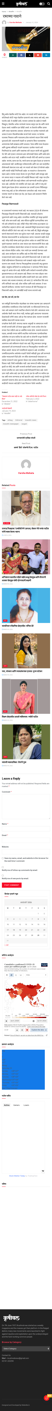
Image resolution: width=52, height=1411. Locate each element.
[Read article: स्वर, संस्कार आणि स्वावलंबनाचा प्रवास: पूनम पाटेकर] (26, 650)
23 (44, 930)
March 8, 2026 (8, 584)
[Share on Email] (38, 55)
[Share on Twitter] (29, 55)
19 (20, 930)
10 (8, 924)
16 (44, 924)
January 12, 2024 (32, 22)
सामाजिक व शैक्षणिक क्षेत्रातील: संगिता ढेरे (18, 625)
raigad (24, 424)
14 (32, 924)
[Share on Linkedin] (46, 55)
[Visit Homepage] (22, 3)
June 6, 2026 (7, 535)
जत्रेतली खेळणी (7, 408)
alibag (10, 420)
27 (26, 935)
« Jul (6, 945)
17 (8, 930)
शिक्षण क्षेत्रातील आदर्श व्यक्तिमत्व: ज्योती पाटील (20, 716)
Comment (7, 792)
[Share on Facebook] (21, 55)
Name (5, 824)
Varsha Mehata (15, 22)
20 (26, 930)
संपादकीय (11, 12)
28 (32, 935)
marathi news (30, 420)
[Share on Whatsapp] (13, 55)
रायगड (6, 572)
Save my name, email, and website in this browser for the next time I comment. (26, 859)
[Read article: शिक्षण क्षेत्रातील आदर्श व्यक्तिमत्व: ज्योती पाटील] (26, 696)
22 (38, 930)
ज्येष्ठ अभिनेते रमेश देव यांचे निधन (36, 396)
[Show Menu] (3, 4)
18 (14, 930)
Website (5, 847)
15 (38, 924)
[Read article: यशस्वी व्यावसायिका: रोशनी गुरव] (26, 741)
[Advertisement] (26, 86)
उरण (5, 620)
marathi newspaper (11, 424)
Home (4, 12)
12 (20, 924)
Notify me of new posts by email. (15, 878)
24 (8, 935)
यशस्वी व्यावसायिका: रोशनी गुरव (14, 762)
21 (32, 930)
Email (5, 835)
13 (26, 924)
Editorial (19, 420)
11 (14, 924)
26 (20, 935)
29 (38, 935)
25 (14, 935)
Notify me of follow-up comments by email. (20, 870)
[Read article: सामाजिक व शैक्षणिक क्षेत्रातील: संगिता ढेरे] (26, 605)
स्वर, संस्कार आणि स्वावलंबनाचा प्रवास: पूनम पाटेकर (22, 671)
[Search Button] (48, 4)
